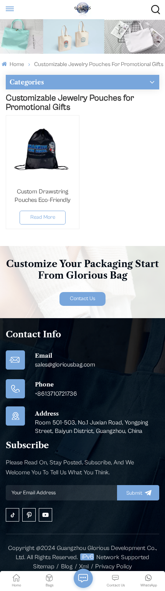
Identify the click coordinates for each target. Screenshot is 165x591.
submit (134, 493)
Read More (42, 217)
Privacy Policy (113, 566)
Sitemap (43, 566)
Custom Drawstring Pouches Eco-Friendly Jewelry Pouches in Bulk (42, 196)
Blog (67, 566)
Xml (84, 566)
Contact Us (82, 299)
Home (16, 64)
